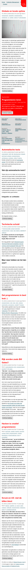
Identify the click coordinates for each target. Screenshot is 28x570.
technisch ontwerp (6, 156)
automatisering (9, 367)
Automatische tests (11, 149)
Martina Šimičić (6, 313)
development (17, 154)
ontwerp (4, 507)
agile (21, 506)
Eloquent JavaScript (6, 124)
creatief (17, 305)
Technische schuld (10, 224)
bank (7, 433)
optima (16, 17)
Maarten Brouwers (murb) (19, 562)
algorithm (11, 15)
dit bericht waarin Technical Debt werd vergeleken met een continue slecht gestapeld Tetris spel (13, 244)
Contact (5, 4)
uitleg (15, 158)
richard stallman (12, 435)
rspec (11, 230)
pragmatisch (5, 154)
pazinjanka (5, 305)
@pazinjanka (14, 313)
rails (17, 303)
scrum (18, 506)
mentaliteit (4, 437)
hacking (17, 431)
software (4, 233)
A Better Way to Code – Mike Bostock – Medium (7, 131)
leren (13, 104)
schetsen (11, 158)
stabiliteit (22, 230)
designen (22, 507)
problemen (4, 17)
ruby (11, 303)
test (15, 230)
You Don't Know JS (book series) (20, 130)
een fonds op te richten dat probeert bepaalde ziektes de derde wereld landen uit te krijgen (13, 405)
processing (11, 305)
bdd (10, 154)
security (22, 431)
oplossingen (5, 15)
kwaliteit (4, 369)
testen (3, 509)
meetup (21, 303)
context (4, 433)
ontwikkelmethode (11, 509)
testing (20, 158)
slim (15, 367)
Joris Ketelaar (15, 545)
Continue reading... (7, 91)
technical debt (6, 229)
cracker (20, 433)
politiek (11, 17)
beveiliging (5, 435)
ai (8, 17)
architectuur (5, 158)
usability (12, 506)
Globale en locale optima (13, 11)
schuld (13, 229)
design (7, 506)
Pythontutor (4, 119)
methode (9, 507)
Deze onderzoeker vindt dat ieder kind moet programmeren (7, 141)
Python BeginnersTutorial (20, 119)
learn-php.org (18, 124)
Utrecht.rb (4, 311)
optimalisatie (22, 17)
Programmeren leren (11, 99)
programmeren (18, 15)
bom (18, 435)
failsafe (23, 154)
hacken (22, 305)
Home (3, 2)
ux (15, 506)
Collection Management (12, 2)
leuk (14, 303)
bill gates (10, 369)
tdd (12, 154)
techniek (17, 229)
